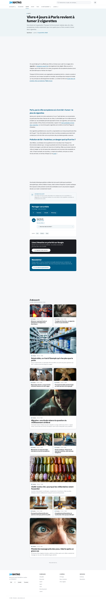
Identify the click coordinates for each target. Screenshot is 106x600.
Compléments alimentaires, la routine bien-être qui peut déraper (64, 513)
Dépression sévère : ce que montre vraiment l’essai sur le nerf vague (41, 385)
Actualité (11, 6)
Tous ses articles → (41, 223)
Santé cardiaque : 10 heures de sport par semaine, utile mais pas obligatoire (64, 451)
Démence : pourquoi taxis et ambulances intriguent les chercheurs (39, 322)
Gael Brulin (29, 32)
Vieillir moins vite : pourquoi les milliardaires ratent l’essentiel (52, 488)
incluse (48, 81)
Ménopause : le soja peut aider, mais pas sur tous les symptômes (40, 450)
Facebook (39, 212)
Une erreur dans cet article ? (46, 226)
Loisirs (55, 6)
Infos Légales (63, 581)
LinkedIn (46, 212)
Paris (37, 233)
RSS (11, 582)
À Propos (62, 576)
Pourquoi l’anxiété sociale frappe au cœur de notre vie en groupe (64, 385)
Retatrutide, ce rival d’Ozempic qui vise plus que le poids (52, 359)
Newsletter (82, 579)
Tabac (47, 233)
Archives (82, 576)
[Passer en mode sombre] (95, 2)
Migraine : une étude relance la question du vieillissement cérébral (49, 421)
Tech (37, 6)
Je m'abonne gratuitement (42, 267)
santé (54, 153)
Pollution (42, 233)
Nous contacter (63, 579)
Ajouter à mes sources (42, 250)
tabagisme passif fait (42, 66)
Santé (27, 6)
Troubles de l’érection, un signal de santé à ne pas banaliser (64, 321)
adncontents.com (21, 598)
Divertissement (45, 6)
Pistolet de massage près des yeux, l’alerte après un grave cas (52, 550)
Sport (32, 6)
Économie (20, 6)
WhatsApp (53, 212)
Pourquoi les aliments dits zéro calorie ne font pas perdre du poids (40, 513)
